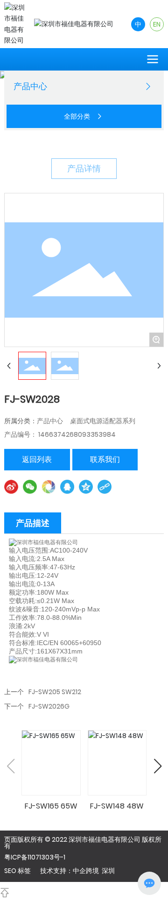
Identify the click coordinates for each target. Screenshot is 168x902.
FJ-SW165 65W (51, 806)
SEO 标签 (17, 870)
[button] (157, 766)
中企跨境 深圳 (94, 870)
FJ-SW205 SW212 (54, 691)
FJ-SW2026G (49, 706)
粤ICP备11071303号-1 (34, 857)
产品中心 (50, 421)
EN (157, 24)
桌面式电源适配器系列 (102, 421)
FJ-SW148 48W (117, 806)
